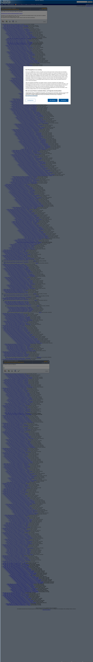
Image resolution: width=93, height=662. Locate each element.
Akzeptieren (63, 100)
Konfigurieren (30, 100)
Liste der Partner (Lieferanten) (31, 95)
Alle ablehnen (52, 100)
